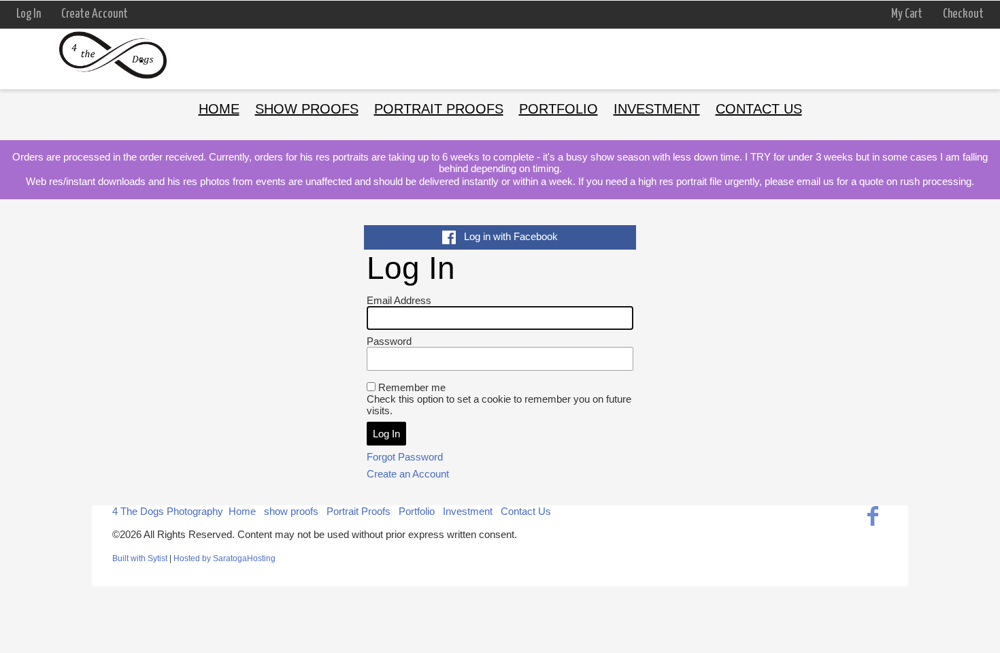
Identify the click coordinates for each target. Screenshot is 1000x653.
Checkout (963, 14)
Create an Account (408, 474)
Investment (657, 108)
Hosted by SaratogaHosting (224, 558)
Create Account (94, 14)
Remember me (412, 387)
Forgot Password (405, 457)
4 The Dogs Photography (167, 511)
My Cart (907, 14)
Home (219, 108)
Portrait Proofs (438, 108)
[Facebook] (872, 516)
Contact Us (759, 108)
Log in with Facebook (507, 236)
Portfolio (558, 108)
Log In (28, 14)
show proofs (307, 108)
